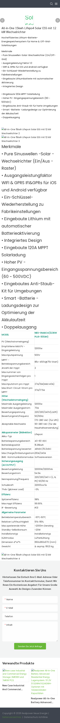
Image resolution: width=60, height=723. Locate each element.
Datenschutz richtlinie (36, 717)
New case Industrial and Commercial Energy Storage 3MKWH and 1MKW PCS (15, 687)
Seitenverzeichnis (12, 717)
